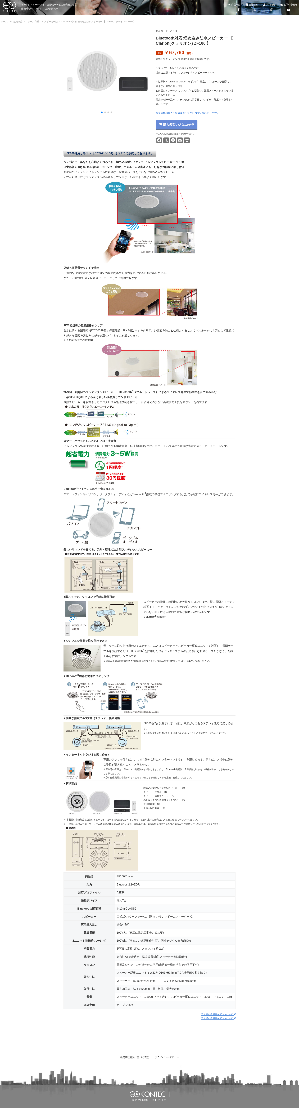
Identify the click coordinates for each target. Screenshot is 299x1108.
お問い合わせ (290, 4)
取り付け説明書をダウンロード (217, 1014)
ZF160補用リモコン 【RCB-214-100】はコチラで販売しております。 (109, 153)
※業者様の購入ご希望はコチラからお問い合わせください (187, 113)
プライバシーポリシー (167, 1057)
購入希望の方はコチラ (178, 124)
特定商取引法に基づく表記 (134, 1057)
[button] (102, 112)
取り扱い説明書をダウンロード (217, 1018)
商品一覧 (235, 4)
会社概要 (253, 4)
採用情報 (270, 4)
